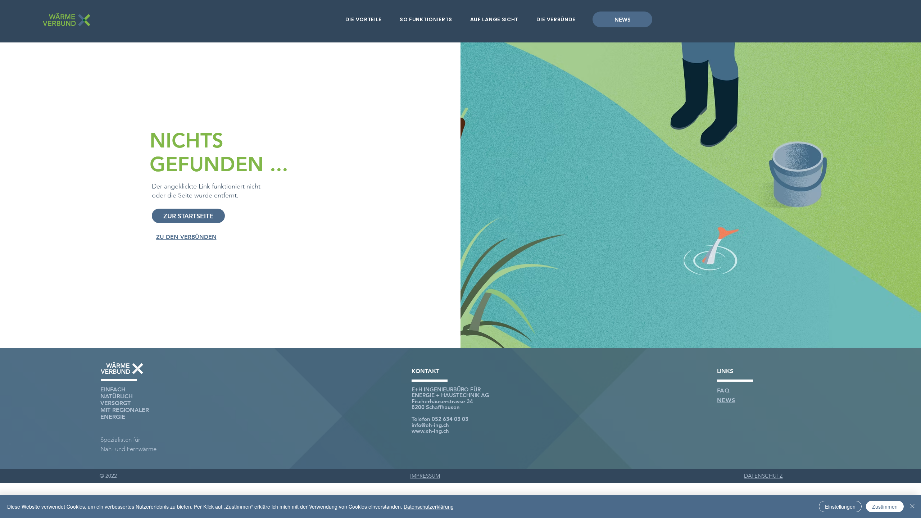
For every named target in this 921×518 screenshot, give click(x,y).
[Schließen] (912, 506)
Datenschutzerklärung (429, 506)
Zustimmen (885, 506)
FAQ (723, 390)
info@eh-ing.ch (430, 425)
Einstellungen (840, 506)
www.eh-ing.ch (430, 430)
